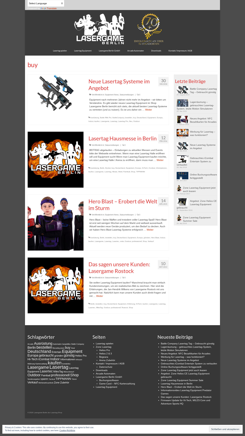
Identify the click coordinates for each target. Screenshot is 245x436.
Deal (73, 348)
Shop (133, 172)
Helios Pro (80, 355)
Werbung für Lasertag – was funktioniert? (202, 133)
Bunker (108, 168)
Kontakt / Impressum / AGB (110, 363)
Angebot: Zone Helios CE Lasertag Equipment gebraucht (197, 204)
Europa (159, 118)
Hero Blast (155, 238)
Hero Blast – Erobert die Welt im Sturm (181, 387)
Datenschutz (105, 367)
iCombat (152, 168)
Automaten (57, 344)
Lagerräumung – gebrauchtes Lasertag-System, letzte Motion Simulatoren (195, 105)
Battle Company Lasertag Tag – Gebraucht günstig (203, 90)
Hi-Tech (145, 168)
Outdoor (136, 121)
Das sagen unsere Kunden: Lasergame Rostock (186, 397)
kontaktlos (66, 364)
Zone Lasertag (103, 347)
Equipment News (112, 95)
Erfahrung (131, 304)
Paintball (126, 172)
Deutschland (141, 118)
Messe (114, 172)
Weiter (148, 109)
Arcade (30, 344)
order (122, 241)
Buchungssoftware (109, 380)
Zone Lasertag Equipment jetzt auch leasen (199, 189)
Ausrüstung (94, 118)
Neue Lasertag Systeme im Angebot (203, 147)
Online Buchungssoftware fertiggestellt (203, 176)
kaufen (97, 121)
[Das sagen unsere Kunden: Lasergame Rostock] (56, 285)
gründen (147, 238)
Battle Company (77, 344)
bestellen (128, 118)
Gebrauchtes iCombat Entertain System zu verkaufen (195, 161)
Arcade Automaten (105, 373)
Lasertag (113, 121)
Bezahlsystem (58, 348)
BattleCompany (118, 118)
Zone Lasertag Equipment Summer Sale (196, 219)
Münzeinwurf (69, 372)
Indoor (90, 121)
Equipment (152, 118)
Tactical (52, 379)
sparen (44, 378)
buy (134, 118)
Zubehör (64, 382)
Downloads (102, 370)
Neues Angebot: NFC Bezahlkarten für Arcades (203, 120)
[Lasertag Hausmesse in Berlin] (56, 159)
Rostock (125, 307)
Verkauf (151, 241)
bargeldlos (66, 344)
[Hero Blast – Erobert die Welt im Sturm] (56, 222)
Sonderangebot (34, 379)
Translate (52, 8)
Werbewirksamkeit (45, 383)
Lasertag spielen (104, 343)
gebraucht (46, 355)
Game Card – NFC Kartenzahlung (117, 383)
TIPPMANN (140, 172)
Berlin (102, 168)
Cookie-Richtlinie (67, 430)
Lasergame (105, 121)
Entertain (56, 352)
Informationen (161, 168)
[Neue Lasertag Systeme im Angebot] (55, 92)
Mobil (120, 172)
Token (74, 379)
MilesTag (99, 307)
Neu (130, 121)
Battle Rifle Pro (106, 118)
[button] (183, 89)
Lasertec (115, 241)
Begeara (103, 357)
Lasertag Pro (123, 121)
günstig (69, 355)
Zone (57, 382)
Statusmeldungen (127, 95)
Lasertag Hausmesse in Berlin (176, 383)
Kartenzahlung (41, 364)
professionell (137, 241)
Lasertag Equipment (106, 387)
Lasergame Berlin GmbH (109, 377)
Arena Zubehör (107, 360)
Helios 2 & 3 (105, 353)
